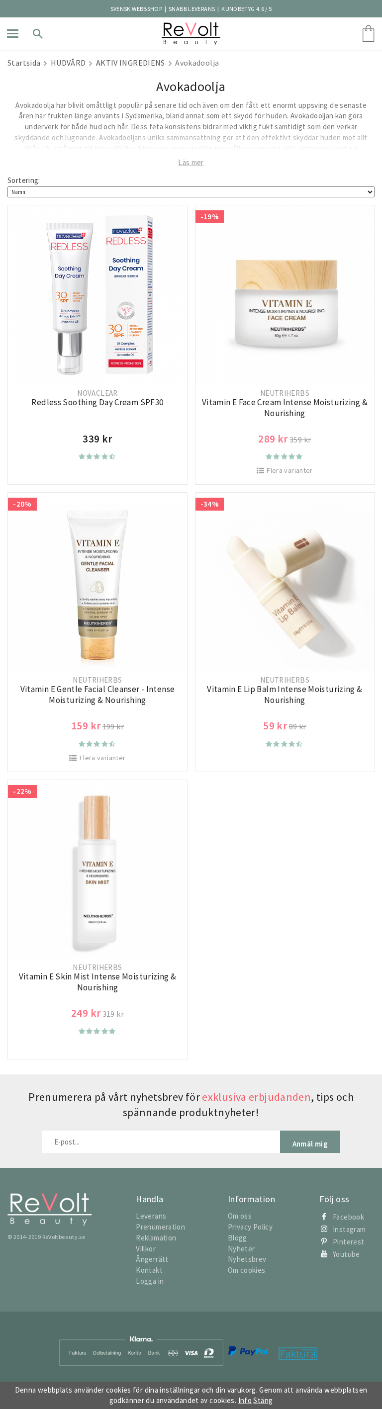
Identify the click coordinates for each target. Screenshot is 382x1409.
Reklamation (156, 1237)
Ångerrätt (152, 1259)
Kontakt (149, 1270)
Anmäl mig (310, 1143)
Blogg (237, 1237)
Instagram (349, 1229)
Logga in (150, 1281)
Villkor (146, 1248)
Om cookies (247, 1270)
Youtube (346, 1254)
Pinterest (348, 1241)
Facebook (348, 1217)
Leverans (151, 1216)
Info (245, 1400)
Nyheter (241, 1248)
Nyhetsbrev (247, 1259)
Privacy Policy (250, 1227)
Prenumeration (160, 1227)
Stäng (263, 1400)
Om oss (240, 1216)
